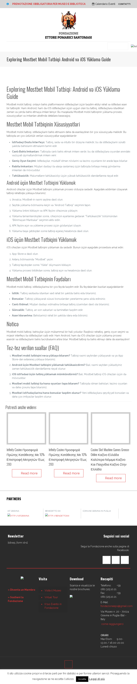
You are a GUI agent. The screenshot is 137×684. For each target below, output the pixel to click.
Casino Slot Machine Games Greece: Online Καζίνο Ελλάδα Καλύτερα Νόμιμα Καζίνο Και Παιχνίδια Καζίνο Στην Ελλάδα (110, 459)
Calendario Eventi (105, 4)
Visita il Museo (53, 590)
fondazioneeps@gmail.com (117, 606)
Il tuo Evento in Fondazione (53, 606)
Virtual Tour (51, 597)
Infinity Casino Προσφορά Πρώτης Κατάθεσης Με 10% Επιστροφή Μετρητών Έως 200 (26, 457)
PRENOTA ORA (118, 46)
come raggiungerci (112, 624)
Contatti (124, 4)
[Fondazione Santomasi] (68, 24)
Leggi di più (97, 679)
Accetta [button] (82, 679)
